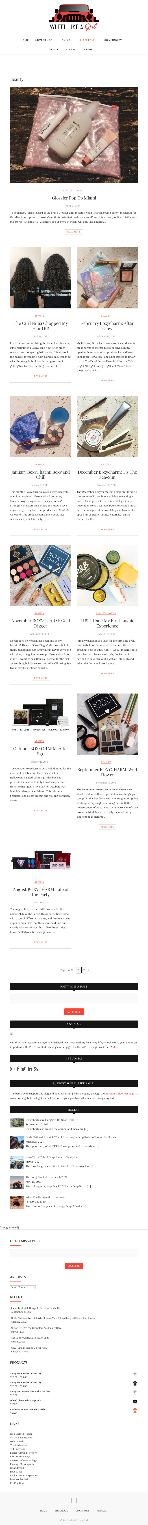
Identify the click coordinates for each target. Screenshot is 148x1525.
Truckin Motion (18, 1445)
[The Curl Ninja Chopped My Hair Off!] (40, 277)
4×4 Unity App (17, 1449)
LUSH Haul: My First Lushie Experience (107, 623)
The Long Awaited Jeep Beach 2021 (30, 1337)
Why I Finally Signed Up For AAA (29, 1347)
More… (117, 1047)
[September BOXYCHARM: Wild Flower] (107, 724)
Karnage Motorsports (22, 1464)
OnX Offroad (17, 1467)
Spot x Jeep (16, 1471)
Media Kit (102, 1510)
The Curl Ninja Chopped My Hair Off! (41, 325)
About (89, 49)
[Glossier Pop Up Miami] (74, 135)
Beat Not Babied (19, 1479)
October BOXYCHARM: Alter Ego (40, 750)
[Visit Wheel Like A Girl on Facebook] (17, 1070)
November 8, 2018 (39, 633)
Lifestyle (87, 40)
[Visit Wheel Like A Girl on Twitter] (23, 1070)
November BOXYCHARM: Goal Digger (40, 623)
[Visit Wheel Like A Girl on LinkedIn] (30, 1070)
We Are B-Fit (17, 1441)
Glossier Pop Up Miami (74, 198)
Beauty (68, 190)
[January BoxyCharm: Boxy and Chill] (40, 426)
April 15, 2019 (73, 205)
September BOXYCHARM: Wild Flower (107, 771)
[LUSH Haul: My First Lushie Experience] (107, 575)
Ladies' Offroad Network (23, 1452)
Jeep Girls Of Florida (21, 1433)
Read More (74, 232)
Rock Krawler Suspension (24, 1475)
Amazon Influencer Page (119, 1093)
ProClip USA (17, 1483)
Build (66, 40)
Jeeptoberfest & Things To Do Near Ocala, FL (35, 1308)
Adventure (43, 40)
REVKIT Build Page (20, 1456)
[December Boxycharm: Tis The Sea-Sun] (107, 426)
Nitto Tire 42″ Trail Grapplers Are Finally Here (36, 1327)
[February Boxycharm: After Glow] (107, 277)
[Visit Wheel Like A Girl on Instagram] (12, 1070)
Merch (53, 49)
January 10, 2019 (39, 485)
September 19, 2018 (106, 782)
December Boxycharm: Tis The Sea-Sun (107, 474)
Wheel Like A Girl (78, 1520)
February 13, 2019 (106, 336)
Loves (79, 190)
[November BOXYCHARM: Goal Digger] (40, 575)
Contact (71, 49)
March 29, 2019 (39, 336)
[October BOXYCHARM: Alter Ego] (40, 714)
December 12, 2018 (106, 485)
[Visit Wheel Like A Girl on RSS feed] (36, 1070)
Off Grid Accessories (21, 1437)
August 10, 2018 (39, 902)
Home (25, 40)
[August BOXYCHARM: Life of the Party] (40, 858)
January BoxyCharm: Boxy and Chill (41, 474)
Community (113, 40)
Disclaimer (82, 1510)
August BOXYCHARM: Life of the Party (41, 891)
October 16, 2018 (106, 633)
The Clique (61, 1510)
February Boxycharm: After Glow (107, 325)
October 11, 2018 (39, 761)
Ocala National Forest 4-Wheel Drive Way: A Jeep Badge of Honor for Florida (53, 1318)
